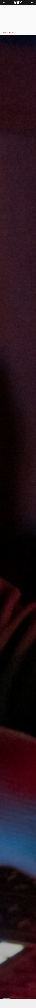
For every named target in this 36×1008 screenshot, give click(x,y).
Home (4, 32)
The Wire (11, 32)
